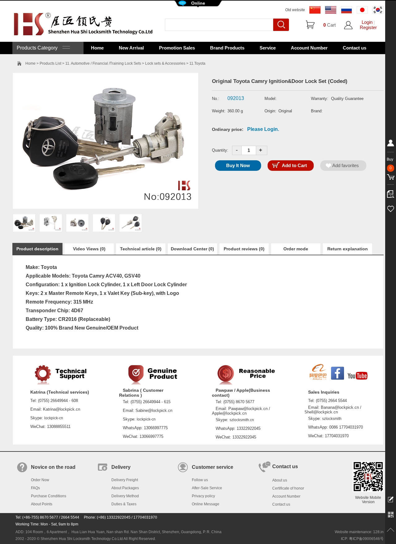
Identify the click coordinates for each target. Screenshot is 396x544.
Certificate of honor (288, 488)
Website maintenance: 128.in (359, 532)
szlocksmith (332, 419)
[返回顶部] (390, 530)
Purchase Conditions (48, 496)
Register (368, 27)
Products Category (39, 47)
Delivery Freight (124, 480)
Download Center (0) (192, 248)
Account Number (309, 47)
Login (367, 22)
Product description (37, 248)
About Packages (125, 488)
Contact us (354, 47)
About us (279, 480)
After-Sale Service (207, 488)
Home (97, 47)
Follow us (200, 480)
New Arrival (131, 47)
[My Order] (390, 192)
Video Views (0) (89, 248)
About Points (41, 504)
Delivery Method (125, 496)
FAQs (35, 488)
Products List (50, 63)
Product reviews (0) (244, 248)
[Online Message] (390, 499)
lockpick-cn (53, 418)
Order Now (40, 480)
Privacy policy (203, 496)
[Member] (390, 144)
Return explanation (347, 248)
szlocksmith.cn (242, 420)
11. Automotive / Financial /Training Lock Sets (103, 63)
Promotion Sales (177, 47)
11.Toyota (197, 63)
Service (268, 47)
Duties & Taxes (123, 504)
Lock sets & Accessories (165, 63)
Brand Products (227, 47)
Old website (295, 10)
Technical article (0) (140, 248)
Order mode (295, 248)
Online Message (205, 504)
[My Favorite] (390, 208)
